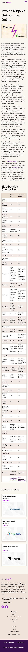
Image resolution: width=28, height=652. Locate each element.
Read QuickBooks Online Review (21, 479)
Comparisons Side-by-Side (14, 617)
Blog (14, 622)
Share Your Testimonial (14, 634)
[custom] (2, 606)
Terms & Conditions (9, 642)
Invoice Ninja (15, 167)
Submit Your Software (14, 631)
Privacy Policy (20, 642)
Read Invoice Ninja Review (13, 479)
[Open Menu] (26, 2)
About (14, 629)
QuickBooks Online (10, 161)
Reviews (14, 614)
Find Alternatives (14, 619)
